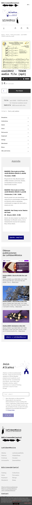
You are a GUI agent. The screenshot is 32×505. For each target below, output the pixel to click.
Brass (14, 480)
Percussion (15, 475)
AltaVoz (3, 453)
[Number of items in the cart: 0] (21, 28)
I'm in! (8, 415)
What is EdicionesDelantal (9, 487)
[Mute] (23, 79)
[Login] (15, 28)
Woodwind (4, 480)
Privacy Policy (11, 410)
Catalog (3, 473)
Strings (14, 477)
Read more (15, 282)
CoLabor (15, 458)
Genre (7, 34)
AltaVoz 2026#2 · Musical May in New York (15, 301)
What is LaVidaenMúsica (9, 488)
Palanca (3, 455)
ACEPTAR (16, 503)
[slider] (27, 78)
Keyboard (4, 477)
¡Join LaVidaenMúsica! (8, 490)
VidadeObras (16, 455)
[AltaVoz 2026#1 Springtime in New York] (16, 316)
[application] (16, 79)
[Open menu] (4, 28)
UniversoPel (5, 460)
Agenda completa (16, 237)
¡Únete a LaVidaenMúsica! (16, 337)
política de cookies (17, 501)
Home (3, 34)
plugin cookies (27, 503)
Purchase (19, 91)
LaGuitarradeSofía (17, 453)
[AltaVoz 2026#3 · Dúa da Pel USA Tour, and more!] (16, 266)
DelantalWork (16, 460)
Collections (15, 473)
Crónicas (4, 458)
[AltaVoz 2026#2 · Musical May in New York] (16, 294)
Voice (3, 475)
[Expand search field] (27, 28)
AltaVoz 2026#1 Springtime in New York (14, 326)
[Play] (3, 79)
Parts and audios (15, 34)
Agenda (16, 161)
